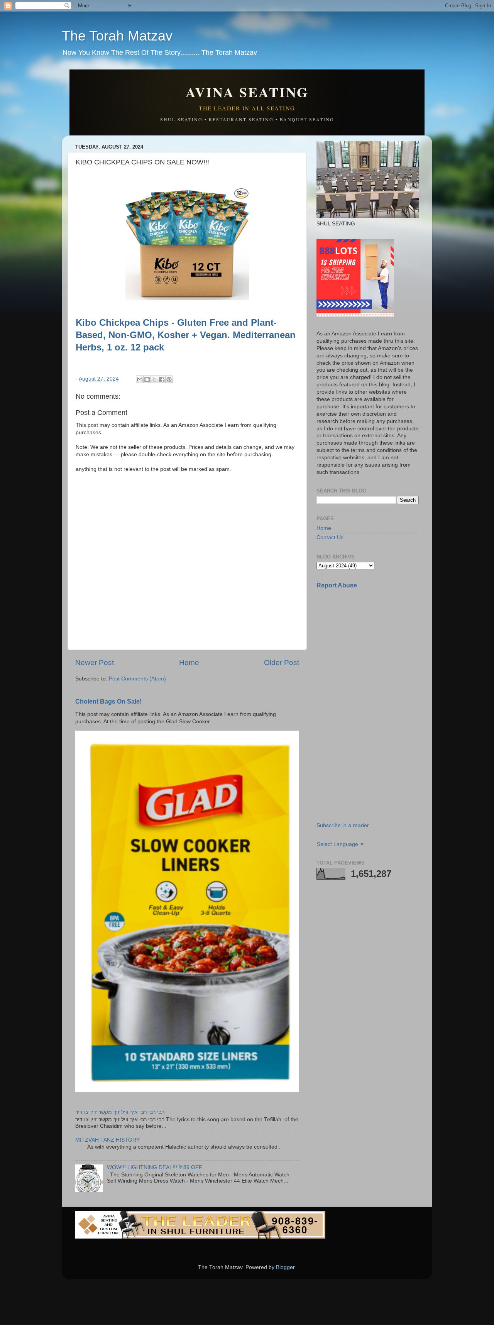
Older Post (281, 662)
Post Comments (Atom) (137, 679)
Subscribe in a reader (342, 825)
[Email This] (140, 379)
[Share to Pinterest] (169, 379)
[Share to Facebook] (162, 379)
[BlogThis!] (147, 379)
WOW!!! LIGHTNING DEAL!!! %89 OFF (154, 1167)
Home (189, 662)
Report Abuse (336, 585)
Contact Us (329, 537)
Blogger (285, 1267)
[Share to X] (154, 379)
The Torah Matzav (117, 36)
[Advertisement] (374, 649)
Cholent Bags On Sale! (108, 701)
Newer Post (94, 662)
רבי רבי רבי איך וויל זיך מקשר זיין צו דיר (119, 1112)
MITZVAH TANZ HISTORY (107, 1140)
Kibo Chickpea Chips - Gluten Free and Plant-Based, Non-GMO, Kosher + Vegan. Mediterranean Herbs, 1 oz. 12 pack (186, 334)
